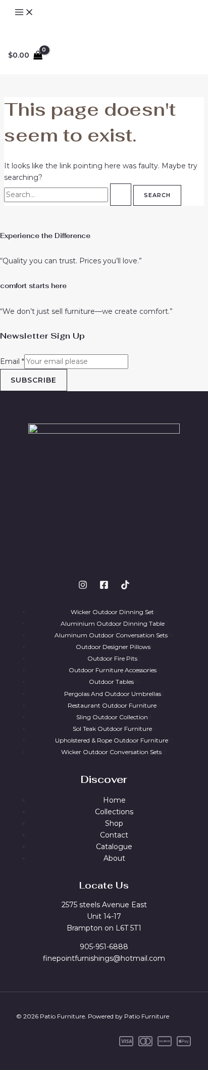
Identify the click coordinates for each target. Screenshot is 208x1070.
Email (12, 361)
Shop (114, 823)
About (114, 858)
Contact (114, 835)
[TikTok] (125, 586)
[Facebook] (104, 586)
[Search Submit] (120, 194)
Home (114, 800)
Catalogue (114, 846)
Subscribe (34, 380)
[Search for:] (68, 194)
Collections (114, 811)
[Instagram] (82, 586)
